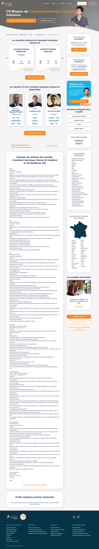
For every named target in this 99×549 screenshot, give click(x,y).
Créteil (73, 250)
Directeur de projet (76, 189)
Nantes (82, 242)
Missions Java (75, 173)
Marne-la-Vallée (75, 263)
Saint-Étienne (84, 256)
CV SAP (73, 171)
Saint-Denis (83, 255)
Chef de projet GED (76, 199)
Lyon (73, 261)
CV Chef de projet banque (78, 197)
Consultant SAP (75, 176)
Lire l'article (79, 306)
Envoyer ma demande (79, 101)
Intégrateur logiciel (76, 191)
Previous (7, 58)
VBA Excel (74, 163)
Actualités (62, 3)
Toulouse (83, 261)
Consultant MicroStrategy (78, 202)
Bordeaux (74, 243)
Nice (82, 243)
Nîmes (82, 245)
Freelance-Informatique (18, 545)
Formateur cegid (76, 196)
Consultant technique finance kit (29, 160)
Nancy (82, 240)
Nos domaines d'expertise (12, 34)
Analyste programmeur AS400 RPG (80, 194)
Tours (82, 263)
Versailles (83, 266)
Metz (73, 266)
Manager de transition (77, 175)
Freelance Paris (84, 248)
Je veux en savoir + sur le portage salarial (79, 328)
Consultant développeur (77, 205)
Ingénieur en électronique (78, 188)
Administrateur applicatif (78, 201)
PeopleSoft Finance (40, 34)
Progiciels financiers (79, 120)
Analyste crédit (75, 181)
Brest (73, 245)
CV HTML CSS (75, 179)
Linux (73, 162)
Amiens (73, 240)
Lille (72, 260)
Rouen (82, 253)
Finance (30, 34)
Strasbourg (83, 258)
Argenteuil (74, 242)
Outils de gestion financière (79, 116)
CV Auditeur (74, 170)
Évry (73, 253)
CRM (73, 168)
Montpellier (74, 268)
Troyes (82, 264)
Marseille (74, 264)
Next (63, 58)
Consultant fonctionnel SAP (78, 192)
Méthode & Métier (23, 34)
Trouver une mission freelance (57, 529)
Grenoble (74, 255)
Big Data (74, 165)
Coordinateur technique (77, 186)
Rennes (82, 251)
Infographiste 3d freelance (78, 178)
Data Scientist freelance (77, 160)
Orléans (82, 247)
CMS (73, 166)
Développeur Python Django (78, 158)
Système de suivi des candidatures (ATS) (38, 533)
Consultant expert (76, 204)
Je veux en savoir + (52, 145)
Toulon (82, 260)
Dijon (73, 251)
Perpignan (83, 250)
